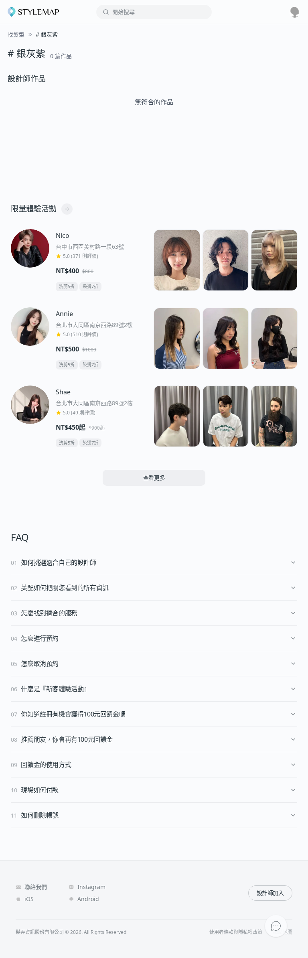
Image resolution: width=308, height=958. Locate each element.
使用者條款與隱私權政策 (235, 932)
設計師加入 (270, 893)
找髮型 (16, 34)
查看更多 (154, 477)
